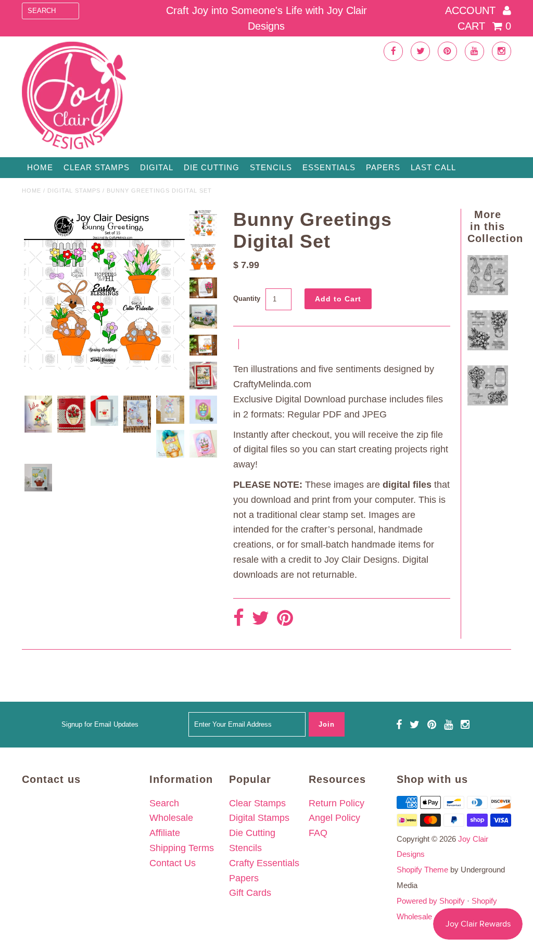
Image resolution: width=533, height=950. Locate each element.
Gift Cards (250, 893)
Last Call (433, 167)
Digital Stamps (73, 190)
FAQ (318, 833)
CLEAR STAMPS (97, 167)
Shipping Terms (181, 848)
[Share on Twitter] (260, 618)
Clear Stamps (257, 803)
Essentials (329, 167)
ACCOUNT (472, 10)
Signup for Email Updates (99, 724)
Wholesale (171, 818)
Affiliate (164, 833)
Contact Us (172, 863)
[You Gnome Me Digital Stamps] (487, 292)
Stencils (271, 167)
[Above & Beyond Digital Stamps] (487, 402)
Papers (383, 167)
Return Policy (336, 803)
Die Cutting (211, 167)
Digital (156, 167)
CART (484, 26)
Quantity (246, 298)
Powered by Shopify (431, 900)
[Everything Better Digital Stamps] (487, 347)
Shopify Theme (422, 869)
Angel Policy (334, 818)
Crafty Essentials (264, 863)
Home (40, 167)
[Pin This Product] (285, 618)
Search (164, 803)
